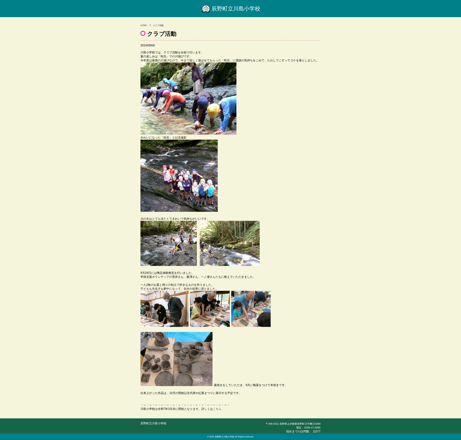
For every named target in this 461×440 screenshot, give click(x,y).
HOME (143, 25)
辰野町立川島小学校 (236, 9)
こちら (217, 408)
